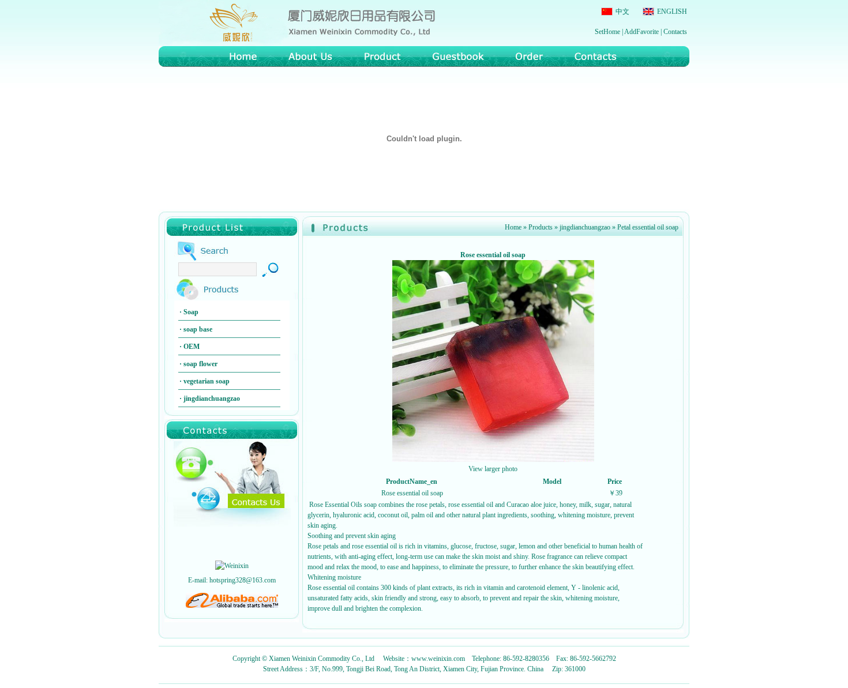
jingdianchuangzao (211, 398)
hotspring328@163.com (242, 580)
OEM (191, 347)
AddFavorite (641, 32)
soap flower (200, 364)
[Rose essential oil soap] (493, 460)
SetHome (607, 32)
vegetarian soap (206, 381)
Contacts (675, 32)
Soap (190, 312)
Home (513, 227)
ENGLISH (671, 11)
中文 (621, 11)
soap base (197, 329)
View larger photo (492, 469)
